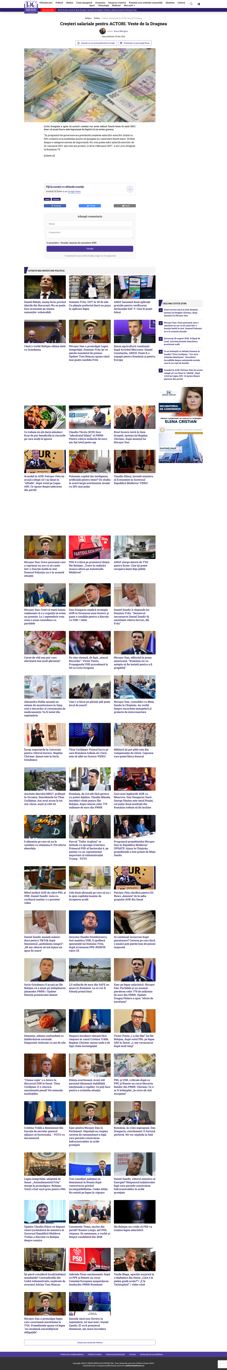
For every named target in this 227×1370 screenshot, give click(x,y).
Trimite (89, 248)
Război (69, 2)
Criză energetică (84, 2)
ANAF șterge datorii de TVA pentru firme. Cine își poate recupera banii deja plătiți (131, 565)
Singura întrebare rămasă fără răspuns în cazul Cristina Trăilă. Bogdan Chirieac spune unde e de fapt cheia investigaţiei (89, 1041)
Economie (100, 2)
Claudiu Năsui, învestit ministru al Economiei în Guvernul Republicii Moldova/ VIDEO (133, 479)
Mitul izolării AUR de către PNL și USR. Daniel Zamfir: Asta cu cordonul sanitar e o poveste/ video (45, 897)
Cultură (181, 2)
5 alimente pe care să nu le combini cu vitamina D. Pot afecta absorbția (45, 845)
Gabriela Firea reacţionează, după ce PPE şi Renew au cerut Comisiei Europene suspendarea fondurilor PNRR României (89, 1279)
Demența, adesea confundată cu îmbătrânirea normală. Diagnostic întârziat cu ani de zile (45, 1039)
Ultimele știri (45, 2)
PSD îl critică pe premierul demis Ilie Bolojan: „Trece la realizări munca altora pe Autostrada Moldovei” (89, 567)
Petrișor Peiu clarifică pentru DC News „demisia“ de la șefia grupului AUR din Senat (134, 896)
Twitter (92, 206)
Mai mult (129, 5)
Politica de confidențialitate (72, 1354)
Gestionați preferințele (115, 1354)
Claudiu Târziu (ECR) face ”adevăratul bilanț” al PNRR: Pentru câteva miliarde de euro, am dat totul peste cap (88, 437)
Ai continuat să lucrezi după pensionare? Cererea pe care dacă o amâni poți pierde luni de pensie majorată (134, 942)
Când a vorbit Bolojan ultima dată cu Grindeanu (44, 347)
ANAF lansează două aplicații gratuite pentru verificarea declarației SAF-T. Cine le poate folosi (133, 307)
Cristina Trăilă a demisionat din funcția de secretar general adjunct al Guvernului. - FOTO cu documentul (44, 1133)
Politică (59, 2)
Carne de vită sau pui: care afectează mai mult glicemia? (42, 659)
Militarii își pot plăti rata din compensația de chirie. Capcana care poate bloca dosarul (133, 753)
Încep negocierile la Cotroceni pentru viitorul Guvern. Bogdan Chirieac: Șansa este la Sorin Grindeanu (43, 754)
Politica (97, 18)
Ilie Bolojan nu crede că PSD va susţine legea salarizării (133, 1228)
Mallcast (116, 5)
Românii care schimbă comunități (145, 2)
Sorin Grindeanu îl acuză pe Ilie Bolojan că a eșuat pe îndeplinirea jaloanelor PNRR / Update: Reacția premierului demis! (45, 989)
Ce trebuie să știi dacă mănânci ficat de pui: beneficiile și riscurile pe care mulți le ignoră (44, 435)
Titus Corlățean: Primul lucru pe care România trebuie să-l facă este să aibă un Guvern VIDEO (88, 753)
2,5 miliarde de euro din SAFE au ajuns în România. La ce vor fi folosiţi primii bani (89, 988)
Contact (132, 1354)
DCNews (31, 7)
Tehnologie (103, 5)
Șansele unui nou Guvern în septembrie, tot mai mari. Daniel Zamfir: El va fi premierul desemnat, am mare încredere (88, 1323)
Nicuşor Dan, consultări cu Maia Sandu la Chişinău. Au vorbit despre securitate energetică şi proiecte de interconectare (134, 707)
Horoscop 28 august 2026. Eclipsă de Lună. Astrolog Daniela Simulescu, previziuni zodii (182, 341)
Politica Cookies (95, 1354)
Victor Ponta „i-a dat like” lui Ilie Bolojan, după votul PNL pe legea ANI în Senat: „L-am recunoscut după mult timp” (134, 1041)
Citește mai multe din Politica (90, 1342)
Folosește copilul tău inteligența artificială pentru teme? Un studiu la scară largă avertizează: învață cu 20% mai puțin (90, 481)
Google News (74, 191)
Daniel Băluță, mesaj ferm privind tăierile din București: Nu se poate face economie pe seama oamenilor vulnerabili (45, 307)
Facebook (57, 206)
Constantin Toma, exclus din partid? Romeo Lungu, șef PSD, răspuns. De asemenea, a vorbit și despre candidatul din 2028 (89, 1231)
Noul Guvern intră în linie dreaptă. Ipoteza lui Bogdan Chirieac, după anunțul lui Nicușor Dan (97, 10)
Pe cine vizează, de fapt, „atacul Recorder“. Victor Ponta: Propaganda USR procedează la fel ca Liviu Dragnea (88, 662)
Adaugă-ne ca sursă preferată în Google (98, 43)
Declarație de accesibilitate (151, 1354)
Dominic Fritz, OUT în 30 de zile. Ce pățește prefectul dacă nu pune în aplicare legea (90, 305)
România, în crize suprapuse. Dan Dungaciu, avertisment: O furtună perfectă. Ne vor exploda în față (135, 1131)
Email (127, 206)
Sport (92, 5)
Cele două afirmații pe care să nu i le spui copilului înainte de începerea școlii (90, 896)
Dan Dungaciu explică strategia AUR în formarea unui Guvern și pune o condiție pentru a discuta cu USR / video (89, 615)
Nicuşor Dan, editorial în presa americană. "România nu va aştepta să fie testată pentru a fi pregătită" (133, 662)
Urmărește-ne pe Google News (136, 43)
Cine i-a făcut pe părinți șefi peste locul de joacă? (89, 703)
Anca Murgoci (121, 31)
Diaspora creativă (117, 2)
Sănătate (170, 2)
